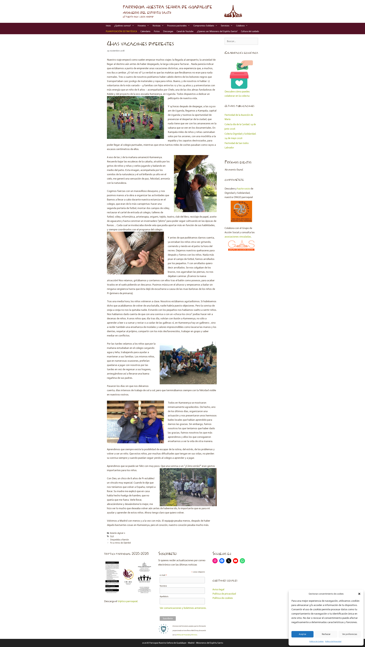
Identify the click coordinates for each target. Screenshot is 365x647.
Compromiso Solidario (203, 25)
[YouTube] (235, 560)
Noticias (157, 25)
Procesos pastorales (177, 25)
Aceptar (302, 634)
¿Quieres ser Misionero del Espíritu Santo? (217, 31)
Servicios (225, 25)
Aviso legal (218, 589)
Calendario (145, 31)
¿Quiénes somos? (122, 25)
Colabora (240, 25)
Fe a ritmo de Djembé (120, 543)
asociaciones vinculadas (238, 236)
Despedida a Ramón (119, 539)
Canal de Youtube (185, 31)
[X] (228, 560)
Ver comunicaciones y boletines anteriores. (183, 608)
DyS (112, 536)
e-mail (163, 575)
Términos (194, 635)
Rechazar (326, 634)
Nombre (163, 586)
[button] (359, 593)
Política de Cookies (316, 641)
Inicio (108, 25)
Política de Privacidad (333, 641)
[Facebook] (221, 560)
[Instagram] (215, 560)
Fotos (157, 31)
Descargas (168, 31)
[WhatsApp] (242, 560)
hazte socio (243, 188)
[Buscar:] (241, 41)
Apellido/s (164, 596)
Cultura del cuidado (250, 31)
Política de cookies (222, 598)
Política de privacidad (224, 593)
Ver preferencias (349, 634)
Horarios (142, 25)
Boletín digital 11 (117, 533)
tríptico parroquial (127, 601)
